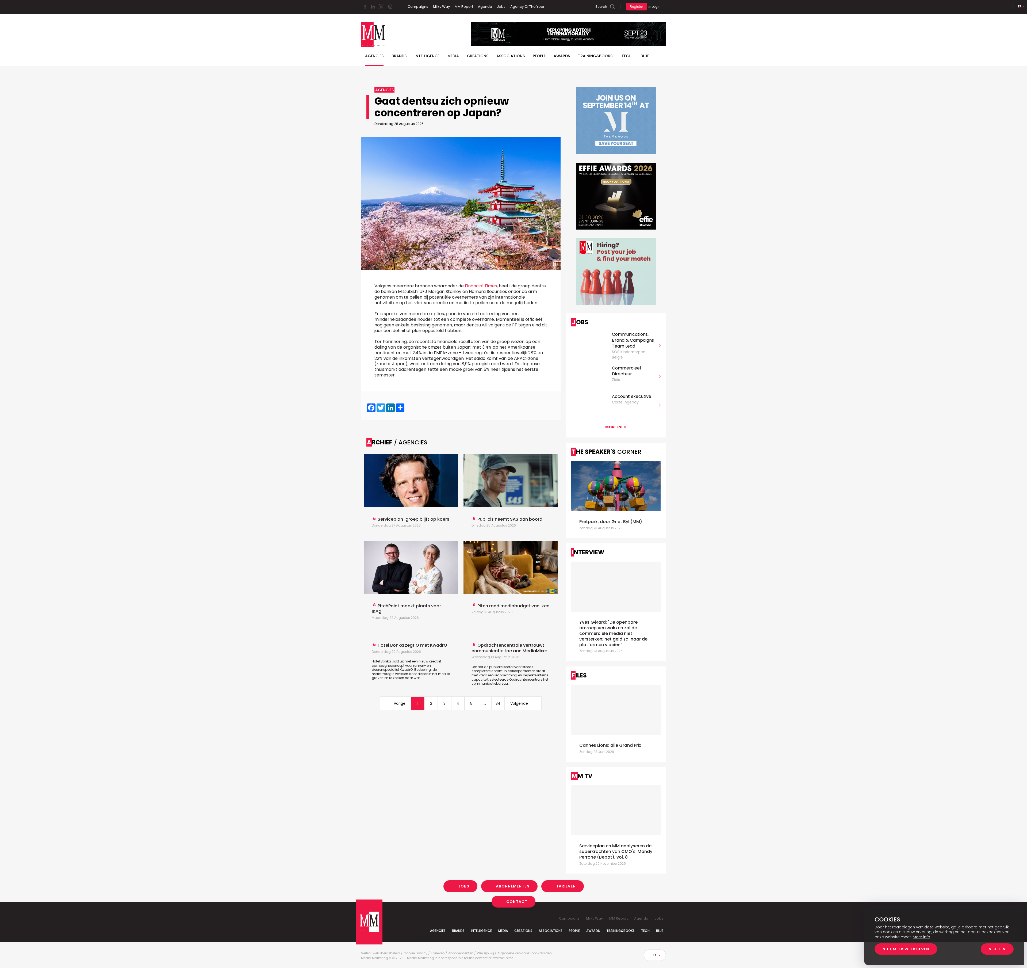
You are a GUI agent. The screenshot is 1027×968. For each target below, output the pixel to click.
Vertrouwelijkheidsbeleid (380, 953)
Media (453, 56)
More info (616, 427)
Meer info (921, 937)
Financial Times (481, 286)
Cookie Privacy (415, 953)
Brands (399, 56)
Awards (562, 56)
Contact (516, 901)
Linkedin (373, 6)
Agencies (374, 56)
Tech (626, 56)
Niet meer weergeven (906, 949)
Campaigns (418, 6)
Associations (510, 56)
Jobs (501, 6)
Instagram (390, 6)
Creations (477, 56)
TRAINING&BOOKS (595, 56)
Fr (1020, 6)
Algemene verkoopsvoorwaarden (524, 953)
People (539, 56)
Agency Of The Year (527, 6)
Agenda (485, 6)
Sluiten (997, 949)
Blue (659, 930)
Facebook (365, 6)
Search (601, 6)
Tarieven (566, 886)
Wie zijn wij (485, 953)
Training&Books (620, 930)
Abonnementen (513, 886)
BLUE (645, 56)
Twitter (381, 6)
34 (498, 703)
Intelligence (427, 56)
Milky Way (441, 6)
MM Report (464, 6)
